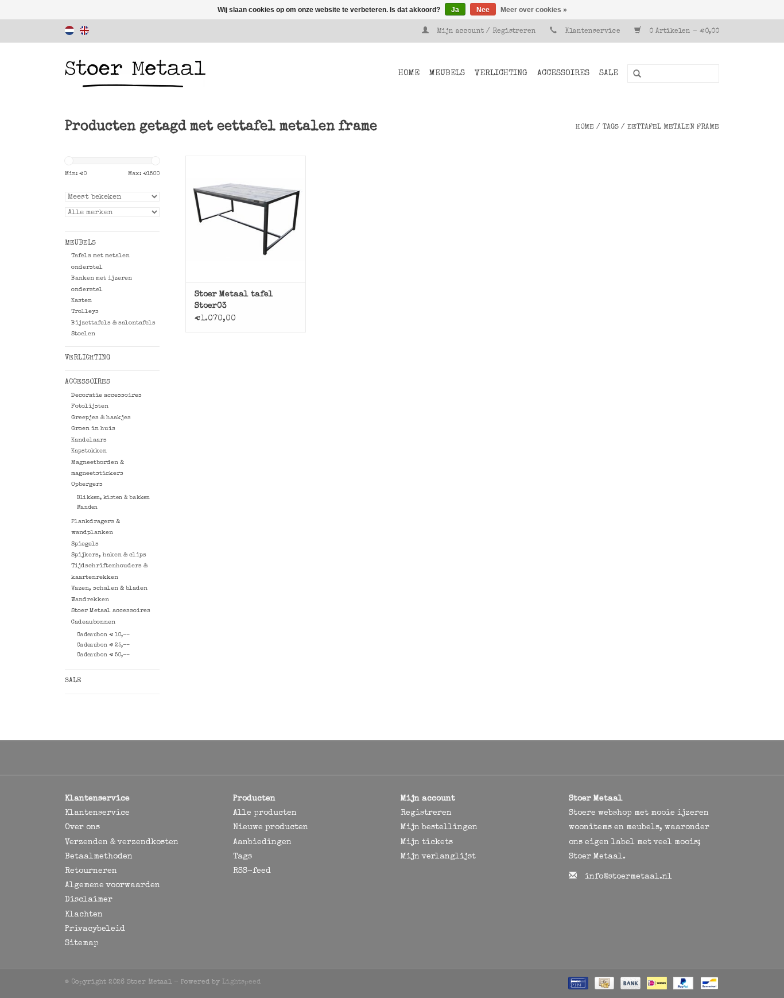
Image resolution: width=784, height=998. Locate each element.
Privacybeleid (95, 929)
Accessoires (563, 73)
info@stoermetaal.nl (628, 877)
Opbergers (87, 484)
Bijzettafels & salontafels (113, 323)
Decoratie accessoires (106, 395)
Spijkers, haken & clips (108, 555)
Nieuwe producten (270, 827)
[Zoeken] (633, 74)
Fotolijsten (89, 406)
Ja (455, 10)
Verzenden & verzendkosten (121, 842)
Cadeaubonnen (93, 622)
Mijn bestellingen (439, 827)
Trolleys (85, 311)
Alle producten (265, 813)
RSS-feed (252, 871)
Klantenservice (592, 31)
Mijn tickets (427, 842)
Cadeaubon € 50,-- (103, 655)
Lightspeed (241, 982)
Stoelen (83, 334)
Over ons (82, 827)
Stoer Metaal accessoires (110, 611)
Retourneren (91, 871)
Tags (611, 127)
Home (409, 73)
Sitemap (82, 943)
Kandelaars (89, 440)
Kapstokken (89, 451)
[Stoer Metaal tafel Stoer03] (245, 219)
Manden (87, 507)
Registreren (426, 813)
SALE (608, 73)
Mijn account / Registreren (486, 31)
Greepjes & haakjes (101, 418)
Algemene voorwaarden (112, 885)
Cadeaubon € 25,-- (103, 645)
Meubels (447, 73)
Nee (483, 10)
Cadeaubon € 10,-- (103, 635)
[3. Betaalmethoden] (577, 983)
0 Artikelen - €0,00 (683, 31)
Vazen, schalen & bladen (109, 588)
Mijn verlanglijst (438, 857)
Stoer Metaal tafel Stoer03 (234, 300)
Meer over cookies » (533, 10)
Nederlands (69, 30)
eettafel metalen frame (673, 127)
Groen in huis (93, 428)
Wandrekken (90, 600)
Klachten (84, 915)
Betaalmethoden (99, 857)
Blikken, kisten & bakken (113, 498)
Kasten (81, 300)
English (84, 30)
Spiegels (85, 544)
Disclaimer (88, 900)
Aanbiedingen (262, 842)
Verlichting (501, 73)
